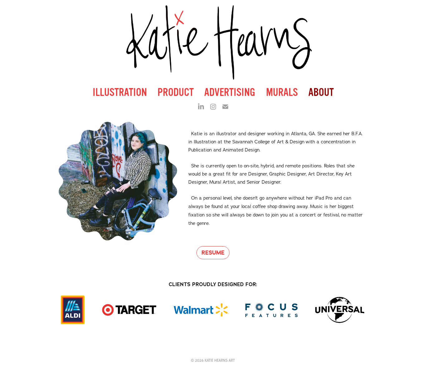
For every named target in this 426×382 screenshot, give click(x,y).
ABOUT (321, 92)
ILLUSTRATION (120, 92)
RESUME (213, 252)
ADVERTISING (229, 92)
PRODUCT (175, 92)
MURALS (282, 92)
